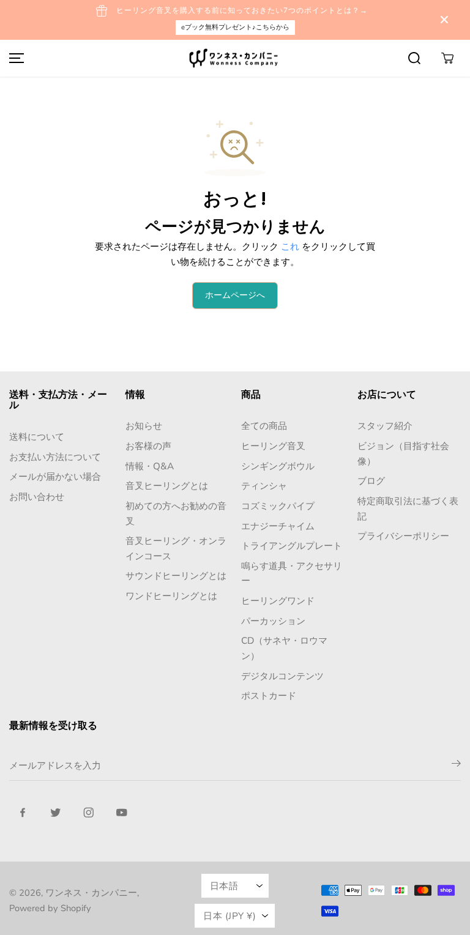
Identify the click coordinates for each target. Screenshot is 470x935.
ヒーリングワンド (278, 600)
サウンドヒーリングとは (175, 575)
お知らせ (143, 425)
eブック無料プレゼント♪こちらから (235, 27)
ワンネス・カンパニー (91, 893)
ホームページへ (235, 295)
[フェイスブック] (22, 812)
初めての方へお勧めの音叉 (175, 513)
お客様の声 (148, 445)
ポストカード (268, 695)
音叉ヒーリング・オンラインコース (175, 548)
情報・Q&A (149, 466)
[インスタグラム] (88, 812)
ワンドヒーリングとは (171, 595)
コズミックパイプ (278, 505)
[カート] (447, 58)
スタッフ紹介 (384, 425)
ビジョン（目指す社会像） (403, 453)
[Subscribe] (456, 765)
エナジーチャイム (278, 526)
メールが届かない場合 (55, 476)
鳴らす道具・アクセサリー (291, 573)
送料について (36, 436)
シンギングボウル (278, 466)
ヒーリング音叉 (273, 445)
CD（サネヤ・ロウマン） (284, 648)
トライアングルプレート (291, 545)
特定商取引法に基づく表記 (407, 508)
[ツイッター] (55, 812)
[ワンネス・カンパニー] (235, 58)
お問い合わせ (36, 496)
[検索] (414, 58)
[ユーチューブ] (121, 812)
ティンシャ (264, 485)
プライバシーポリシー (403, 535)
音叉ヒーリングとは (166, 485)
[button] (14, 58)
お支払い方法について (55, 456)
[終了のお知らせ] (444, 19)
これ (290, 246)
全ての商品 (264, 425)
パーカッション (273, 620)
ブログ (371, 480)
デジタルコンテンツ (282, 675)
